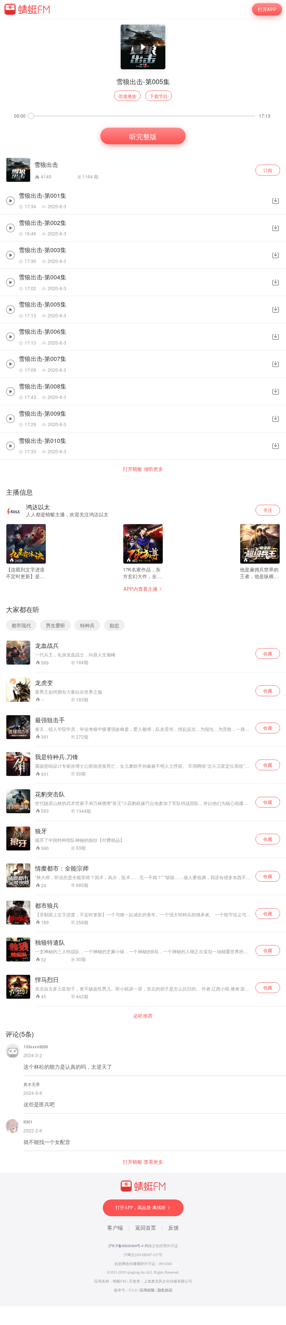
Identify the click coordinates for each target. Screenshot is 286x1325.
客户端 (115, 1228)
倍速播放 (127, 96)
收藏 (267, 653)
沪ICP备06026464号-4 (125, 1246)
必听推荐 (143, 1015)
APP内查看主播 (140, 588)
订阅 (267, 170)
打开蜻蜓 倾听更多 (143, 469)
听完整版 (143, 136)
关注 (267, 510)
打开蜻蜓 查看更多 (143, 1161)
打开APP (267, 9)
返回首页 (145, 1228)
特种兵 (87, 625)
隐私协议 (165, 1290)
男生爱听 (55, 625)
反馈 (173, 1228)
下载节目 (159, 96)
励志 (114, 625)
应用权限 (147, 1290)
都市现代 (21, 625)
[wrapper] (143, 662)
